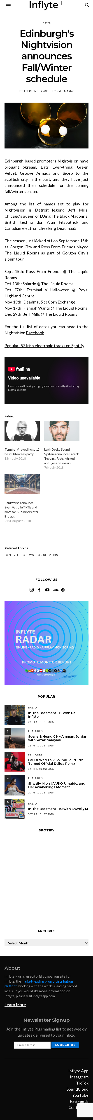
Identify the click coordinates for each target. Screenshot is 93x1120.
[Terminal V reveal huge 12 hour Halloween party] (22, 431)
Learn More (15, 1004)
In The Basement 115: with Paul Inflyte (53, 715)
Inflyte (13, 555)
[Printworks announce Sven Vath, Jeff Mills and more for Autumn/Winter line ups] (22, 484)
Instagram (79, 1076)
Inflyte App (78, 1070)
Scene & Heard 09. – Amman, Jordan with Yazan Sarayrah (57, 738)
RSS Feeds (79, 1101)
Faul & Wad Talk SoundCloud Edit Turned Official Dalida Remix (55, 762)
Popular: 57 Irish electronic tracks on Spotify (44, 345)
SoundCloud (77, 1089)
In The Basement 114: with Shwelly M (58, 809)
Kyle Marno (65, 91)
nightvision (49, 555)
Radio (32, 707)
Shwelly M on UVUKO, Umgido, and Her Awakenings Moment (56, 785)
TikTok (82, 1082)
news (30, 555)
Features (35, 731)
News (46, 22)
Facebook (35, 332)
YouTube (80, 1095)
